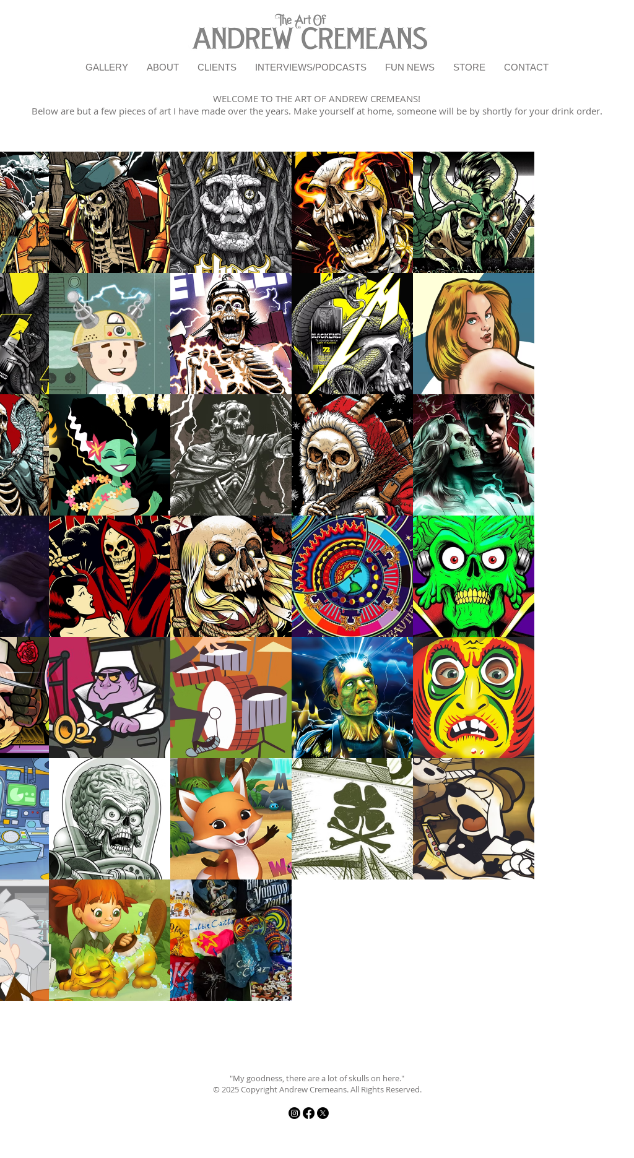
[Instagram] (294, 1113)
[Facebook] (309, 1113)
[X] (323, 1113)
